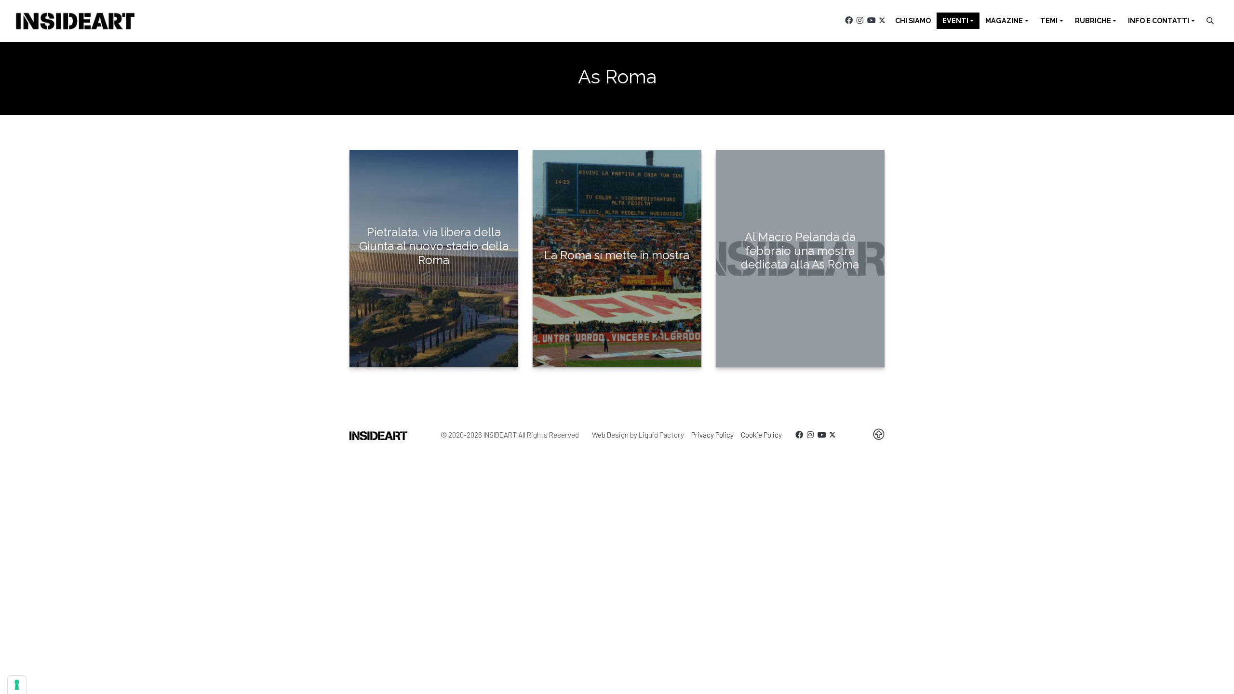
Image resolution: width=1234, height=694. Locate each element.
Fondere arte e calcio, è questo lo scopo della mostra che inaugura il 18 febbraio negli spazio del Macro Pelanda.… (800, 306)
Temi (1049, 20)
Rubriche (1093, 20)
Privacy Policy (712, 434)
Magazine (1004, 20)
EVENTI (955, 20)
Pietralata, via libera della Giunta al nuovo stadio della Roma (434, 246)
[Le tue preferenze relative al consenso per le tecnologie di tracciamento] (17, 685)
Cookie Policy (761, 434)
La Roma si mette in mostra (616, 255)
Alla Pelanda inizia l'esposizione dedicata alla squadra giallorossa (616, 293)
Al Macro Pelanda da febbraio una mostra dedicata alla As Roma (800, 251)
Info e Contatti (1158, 20)
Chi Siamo (913, 20)
